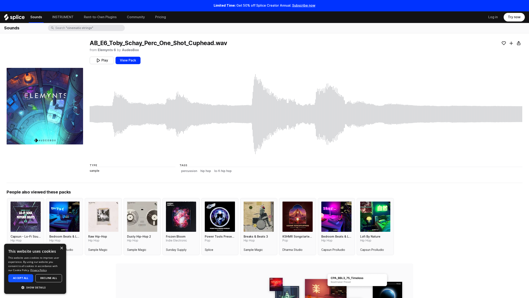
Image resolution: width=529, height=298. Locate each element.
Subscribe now (303, 5)
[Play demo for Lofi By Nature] (375, 217)
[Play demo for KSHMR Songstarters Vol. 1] (298, 217)
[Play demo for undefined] (45, 106)
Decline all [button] (48, 278)
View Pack (128, 60)
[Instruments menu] (76, 17)
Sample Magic (97, 250)
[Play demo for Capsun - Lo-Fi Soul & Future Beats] (26, 217)
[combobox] (89, 28)
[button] (35, 287)
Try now (514, 17)
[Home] (14, 18)
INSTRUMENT (63, 17)
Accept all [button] (21, 278)
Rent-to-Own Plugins (100, 17)
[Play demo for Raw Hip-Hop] (103, 217)
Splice (209, 250)
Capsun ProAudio (333, 250)
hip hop (205, 171)
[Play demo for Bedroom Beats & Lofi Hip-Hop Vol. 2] (336, 217)
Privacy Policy (38, 270)
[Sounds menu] (45, 17)
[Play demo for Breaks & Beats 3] (259, 217)
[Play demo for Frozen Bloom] (181, 217)
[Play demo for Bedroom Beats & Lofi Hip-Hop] (64, 217)
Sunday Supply (176, 250)
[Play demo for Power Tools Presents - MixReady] (220, 217)
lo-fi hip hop (223, 171)
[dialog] (35, 269)
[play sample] (306, 114)
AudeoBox (130, 50)
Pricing (160, 17)
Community (136, 17)
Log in (493, 17)
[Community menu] (148, 17)
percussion (189, 171)
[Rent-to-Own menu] (119, 17)
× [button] (61, 248)
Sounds (36, 17)
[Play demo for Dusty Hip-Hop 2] (142, 217)
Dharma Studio (292, 250)
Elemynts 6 (107, 50)
